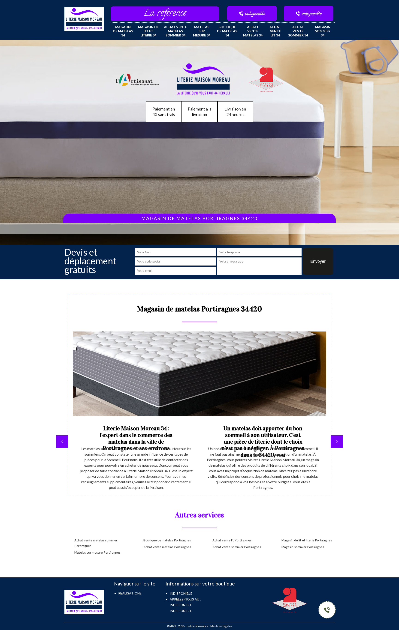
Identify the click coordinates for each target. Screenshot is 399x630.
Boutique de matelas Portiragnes (167, 540)
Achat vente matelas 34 (253, 31)
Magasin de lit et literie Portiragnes (306, 540)
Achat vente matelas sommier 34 (175, 31)
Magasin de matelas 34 (123, 31)
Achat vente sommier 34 (298, 31)
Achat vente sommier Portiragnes (236, 547)
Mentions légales (221, 626)
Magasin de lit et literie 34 (148, 31)
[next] (337, 441)
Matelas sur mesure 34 (201, 31)
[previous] (62, 441)
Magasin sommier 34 (322, 31)
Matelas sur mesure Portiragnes (97, 552)
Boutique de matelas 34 (227, 31)
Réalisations (130, 593)
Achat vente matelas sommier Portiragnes (95, 543)
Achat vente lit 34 (275, 31)
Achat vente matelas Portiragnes (167, 547)
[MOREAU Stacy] (84, 19)
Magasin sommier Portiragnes (302, 547)
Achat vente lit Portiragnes (232, 540)
